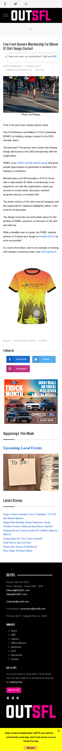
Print (13, 651)
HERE (54, 56)
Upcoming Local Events (23, 448)
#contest (42, 340)
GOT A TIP (13, 690)
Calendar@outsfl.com (17, 601)
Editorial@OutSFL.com (18, 590)
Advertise (16, 647)
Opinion (15, 639)
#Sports (7, 340)
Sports (37, 66)
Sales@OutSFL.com (16, 594)
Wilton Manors (18, 642)
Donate (15, 659)
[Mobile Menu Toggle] (5, 15)
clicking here (15, 682)
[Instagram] (26, 4)
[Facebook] (5, 4)
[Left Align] (58, 731)
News (14, 630)
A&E (13, 634)
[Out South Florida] (31, 15)
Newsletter (16, 655)
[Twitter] (15, 4)
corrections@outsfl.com (32, 608)
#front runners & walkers (24, 340)
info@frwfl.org (46, 236)
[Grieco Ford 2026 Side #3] (31, 401)
